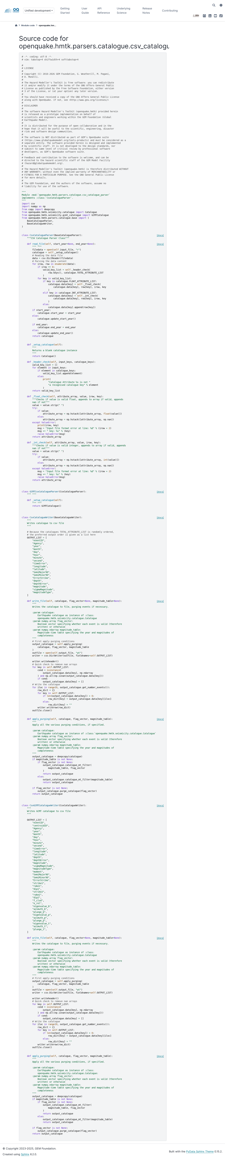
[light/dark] (221, 5)
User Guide (85, 10)
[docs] (160, 235)
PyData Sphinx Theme (200, 1151)
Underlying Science (123, 10)
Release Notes (147, 10)
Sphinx (25, 1154)
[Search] (214, 5)
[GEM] (196, 15)
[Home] (16, 25)
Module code (28, 25)
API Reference (103, 10)
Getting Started (65, 10)
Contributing (170, 10)
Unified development (38, 10)
